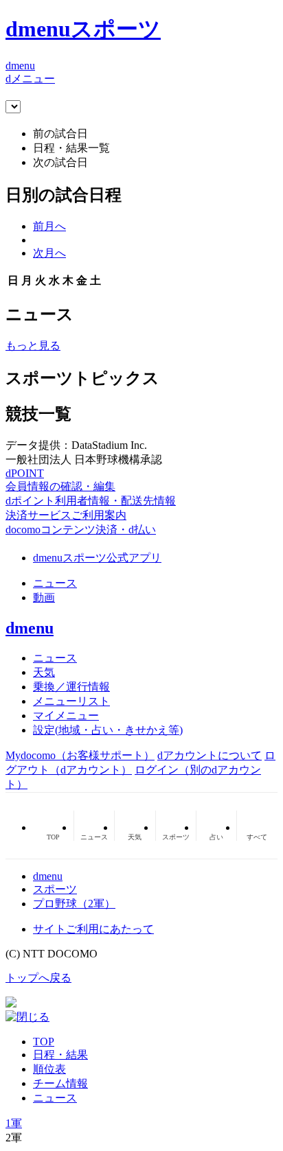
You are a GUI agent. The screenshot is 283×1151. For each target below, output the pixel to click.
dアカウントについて (209, 755)
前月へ (49, 226)
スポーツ (55, 889)
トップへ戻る (38, 978)
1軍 (13, 1123)
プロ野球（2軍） (74, 903)
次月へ (49, 253)
